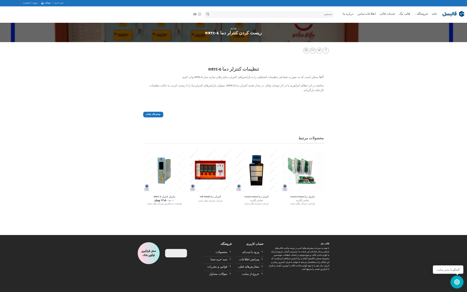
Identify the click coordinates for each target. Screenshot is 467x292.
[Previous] (323, 181)
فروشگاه (422, 14)
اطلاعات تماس (367, 14)
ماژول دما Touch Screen (302, 197)
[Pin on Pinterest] (306, 51)
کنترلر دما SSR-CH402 (210, 197)
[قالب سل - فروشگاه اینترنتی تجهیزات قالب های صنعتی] (453, 14)
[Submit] (208, 14)
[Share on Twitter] (319, 51)
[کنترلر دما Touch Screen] (256, 171)
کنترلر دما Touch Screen (256, 197)
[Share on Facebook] (326, 51)
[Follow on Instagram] (199, 14)
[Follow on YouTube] (194, 14)
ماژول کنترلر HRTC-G (164, 197)
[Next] (143, 181)
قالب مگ (404, 14)
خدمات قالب (387, 14)
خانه (434, 14)
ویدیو (233, 28)
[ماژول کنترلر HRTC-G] (164, 171)
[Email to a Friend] (313, 51)
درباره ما (348, 14)
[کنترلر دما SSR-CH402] (210, 171)
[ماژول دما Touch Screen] (302, 171)
